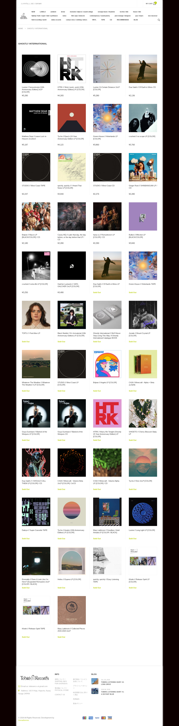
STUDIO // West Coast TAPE (33, 186)
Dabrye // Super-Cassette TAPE (34, 530)
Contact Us (60, 695)
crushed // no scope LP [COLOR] (142, 136)
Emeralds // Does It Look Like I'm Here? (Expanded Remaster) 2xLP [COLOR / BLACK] (36, 581)
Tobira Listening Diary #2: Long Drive (112, 683)
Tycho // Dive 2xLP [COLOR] (140, 481)
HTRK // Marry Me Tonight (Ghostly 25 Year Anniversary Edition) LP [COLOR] (107, 434)
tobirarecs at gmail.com (38, 686)
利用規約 (76, 699)
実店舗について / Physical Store (62, 689)
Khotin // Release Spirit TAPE (33, 629)
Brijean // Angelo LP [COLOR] (105, 382)
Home (20, 28)
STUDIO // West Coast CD (104, 186)
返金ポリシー (78, 703)
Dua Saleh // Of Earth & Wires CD (142, 87)
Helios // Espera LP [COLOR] (69, 579)
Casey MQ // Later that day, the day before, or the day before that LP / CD (72, 237)
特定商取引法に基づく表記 (80, 694)
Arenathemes (23, 720)
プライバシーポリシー (80, 687)
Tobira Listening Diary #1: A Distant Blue (112, 693)
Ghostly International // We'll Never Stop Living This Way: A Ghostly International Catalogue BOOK (107, 335)
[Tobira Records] (23, 16)
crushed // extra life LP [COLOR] (35, 284)
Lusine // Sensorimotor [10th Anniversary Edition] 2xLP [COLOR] (33, 89)
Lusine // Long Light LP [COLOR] (142, 530)
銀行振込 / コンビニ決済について (80, 680)
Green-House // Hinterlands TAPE (142, 284)
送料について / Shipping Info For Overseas (61, 681)
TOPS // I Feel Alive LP (31, 333)
